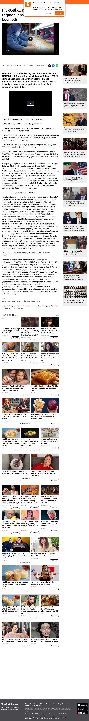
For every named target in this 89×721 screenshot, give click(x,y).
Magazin (60, 704)
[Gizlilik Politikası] (39, 717)
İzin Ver (59, 13)
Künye (17, 709)
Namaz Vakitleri (36, 705)
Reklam (10, 709)
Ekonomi (48, 704)
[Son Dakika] (10, 704)
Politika (27, 705)
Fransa (32, 173)
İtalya (26, 173)
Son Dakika (28, 704)
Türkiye (5, 199)
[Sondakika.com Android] (82, 708)
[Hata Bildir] (57, 718)
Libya (12, 176)
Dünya (42, 704)
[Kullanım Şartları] (29, 717)
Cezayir (5, 176)
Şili (21, 291)
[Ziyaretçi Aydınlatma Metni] (46, 718)
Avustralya (48, 173)
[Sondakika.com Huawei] (82, 712)
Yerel (67, 704)
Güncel (36, 704)
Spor (54, 704)
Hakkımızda (4, 709)
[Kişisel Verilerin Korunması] (31, 718)
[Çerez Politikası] (63, 717)
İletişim (14, 709)
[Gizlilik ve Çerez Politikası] (51, 717)
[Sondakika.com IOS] (82, 704)
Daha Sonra (48, 13)
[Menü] (3, 2)
